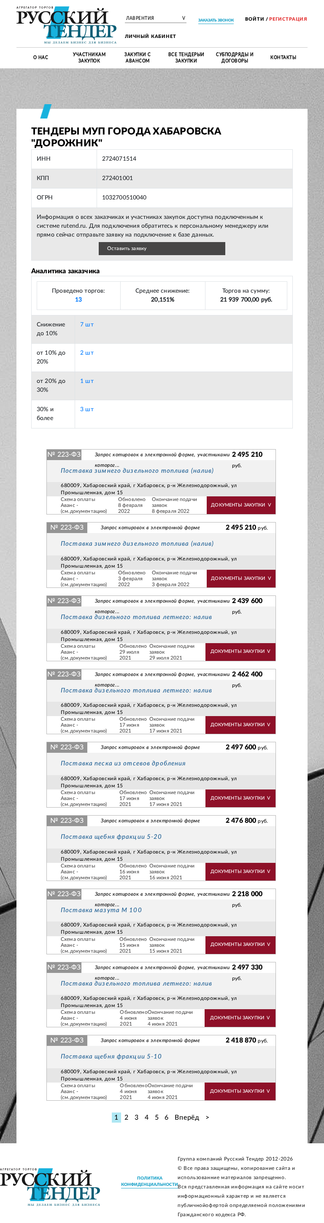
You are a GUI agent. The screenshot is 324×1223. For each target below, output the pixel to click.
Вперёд (187, 1117)
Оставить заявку (126, 248)
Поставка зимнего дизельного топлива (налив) (137, 471)
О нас (41, 57)
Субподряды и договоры (235, 57)
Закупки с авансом (137, 57)
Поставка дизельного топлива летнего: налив (136, 617)
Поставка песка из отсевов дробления (123, 763)
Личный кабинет (150, 36)
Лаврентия (155, 18)
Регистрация (288, 19)
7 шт (87, 325)
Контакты (283, 57)
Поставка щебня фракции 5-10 (111, 1056)
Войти (254, 19)
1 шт (87, 381)
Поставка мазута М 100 (101, 910)
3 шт (87, 409)
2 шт (87, 353)
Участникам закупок (89, 57)
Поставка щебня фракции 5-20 (111, 837)
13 (78, 300)
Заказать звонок (216, 20)
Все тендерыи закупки (186, 57)
